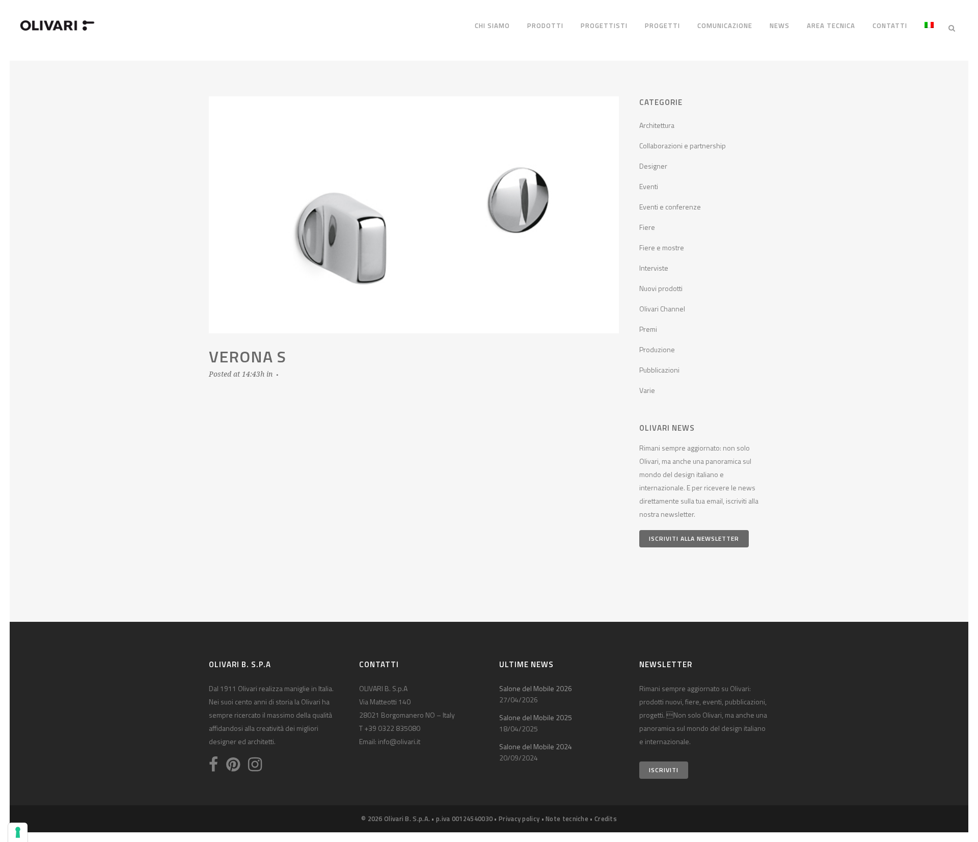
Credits (605, 818)
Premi (648, 329)
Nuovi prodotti (661, 288)
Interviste (653, 267)
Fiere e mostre (661, 247)
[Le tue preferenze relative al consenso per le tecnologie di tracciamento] (18, 832)
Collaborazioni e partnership (682, 145)
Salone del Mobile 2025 (535, 717)
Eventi (648, 186)
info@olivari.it (399, 741)
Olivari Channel (662, 308)
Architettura (656, 125)
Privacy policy (519, 818)
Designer (653, 166)
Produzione (657, 349)
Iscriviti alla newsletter (694, 538)
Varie (647, 390)
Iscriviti (663, 770)
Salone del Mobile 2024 (535, 746)
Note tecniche (567, 818)
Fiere (647, 227)
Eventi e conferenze (670, 206)
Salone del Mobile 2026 (535, 688)
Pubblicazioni (659, 369)
